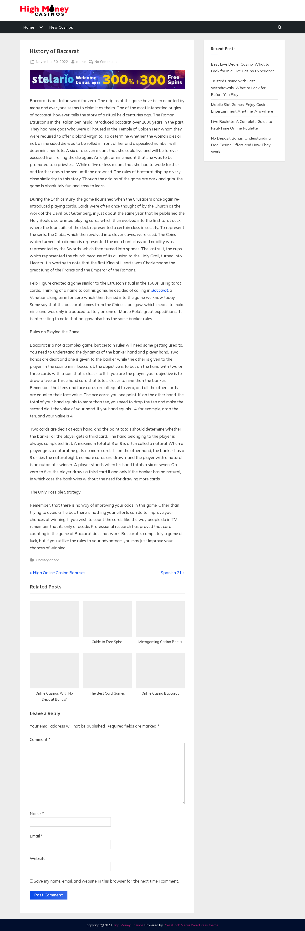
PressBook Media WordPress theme (191, 925)
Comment (40, 739)
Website (38, 858)
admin (81, 61)
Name (37, 813)
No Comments (106, 62)
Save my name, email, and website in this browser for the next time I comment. (106, 881)
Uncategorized (47, 560)
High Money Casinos (128, 925)
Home (28, 27)
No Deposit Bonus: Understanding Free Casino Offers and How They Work (241, 145)
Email (36, 835)
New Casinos (61, 27)
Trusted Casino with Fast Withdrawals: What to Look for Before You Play (238, 87)
